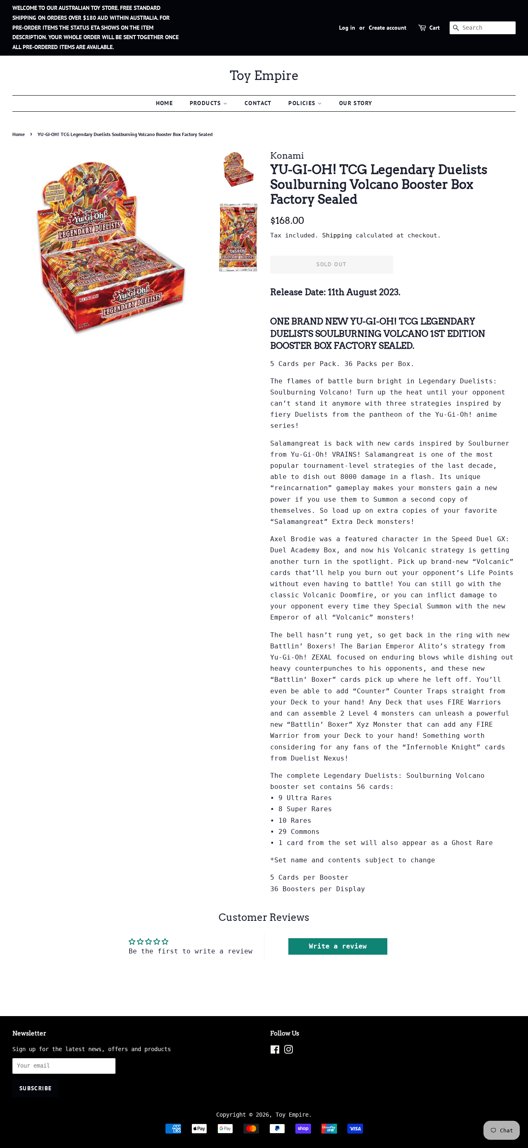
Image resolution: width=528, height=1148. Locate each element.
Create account (387, 27)
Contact (258, 103)
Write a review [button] (338, 946)
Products (207, 103)
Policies (303, 103)
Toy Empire (264, 75)
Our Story (355, 103)
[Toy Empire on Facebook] (275, 1051)
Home (164, 103)
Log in (347, 27)
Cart (434, 27)
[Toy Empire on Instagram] (288, 1051)
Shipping (337, 235)
